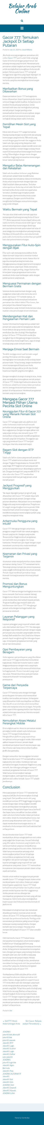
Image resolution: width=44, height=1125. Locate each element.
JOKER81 (7, 1032)
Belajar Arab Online (22, 8)
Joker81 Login (8, 1046)
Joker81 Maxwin (9, 1090)
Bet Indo (6, 1068)
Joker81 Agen (8, 1065)
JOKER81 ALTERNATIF (12, 1074)
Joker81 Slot (8, 1079)
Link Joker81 (8, 1057)
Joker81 (6, 1076)
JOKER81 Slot (8, 1085)
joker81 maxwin (9, 1040)
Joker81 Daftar (9, 1054)
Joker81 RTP (8, 1043)
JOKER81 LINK (9, 1093)
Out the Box (25, 1118)
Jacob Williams (27, 50)
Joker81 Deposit (9, 1087)
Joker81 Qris (8, 1082)
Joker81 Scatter (9, 1048)
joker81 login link (9, 1062)
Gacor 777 (12, 58)
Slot (10, 1010)
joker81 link (7, 1037)
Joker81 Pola (8, 1071)
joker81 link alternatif (11, 1034)
